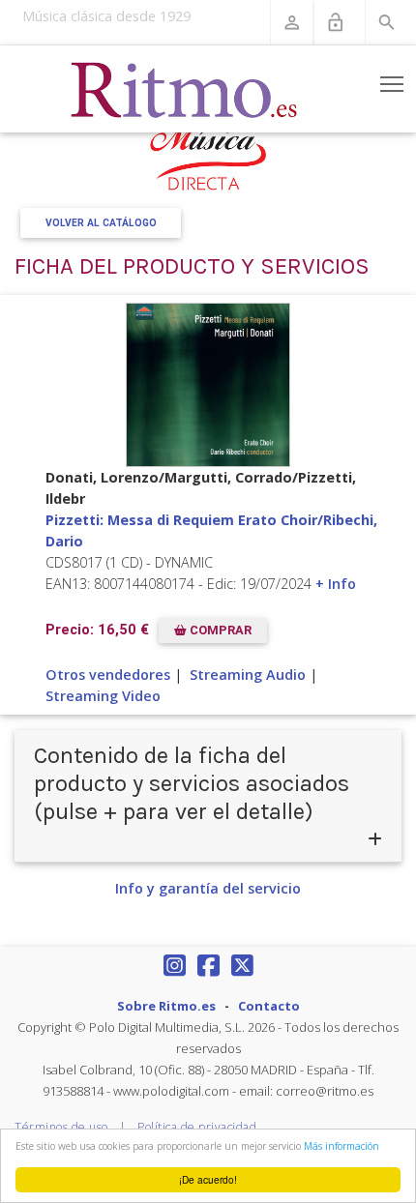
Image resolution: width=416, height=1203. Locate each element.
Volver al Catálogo (101, 223)
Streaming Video (103, 696)
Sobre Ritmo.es (166, 1005)
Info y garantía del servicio (208, 888)
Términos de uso (61, 1127)
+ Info (335, 583)
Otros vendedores (107, 674)
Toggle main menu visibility (392, 84)
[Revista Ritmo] (184, 88)
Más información (341, 1146)
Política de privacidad (196, 1127)
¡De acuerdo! (208, 1179)
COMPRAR (219, 631)
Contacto (269, 1005)
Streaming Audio (248, 674)
